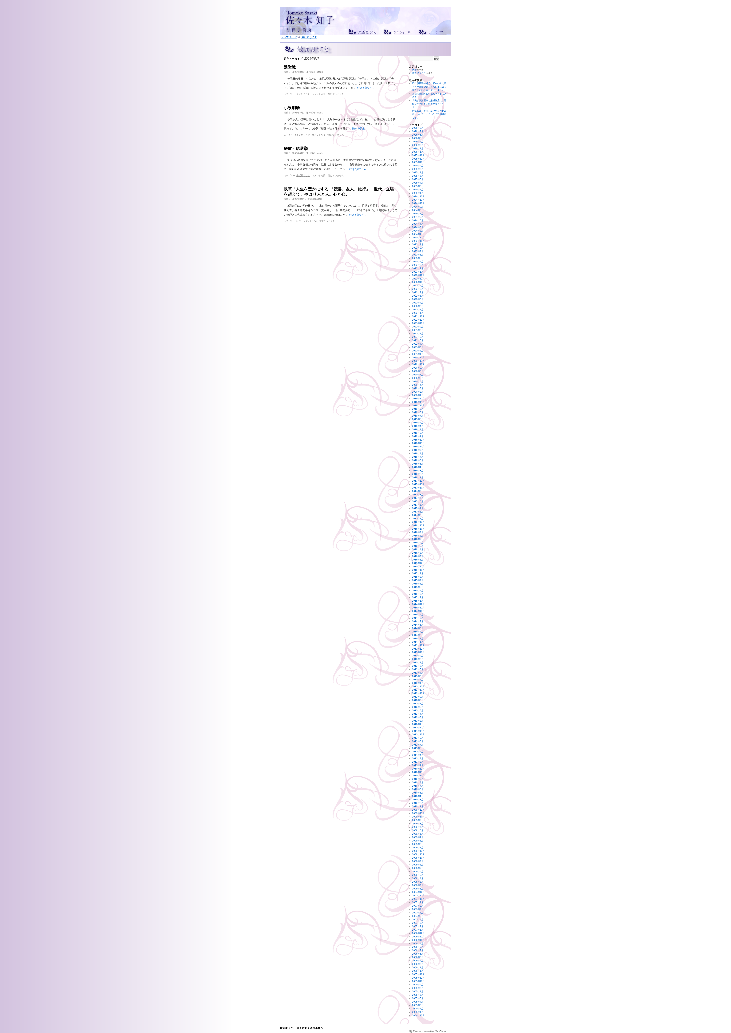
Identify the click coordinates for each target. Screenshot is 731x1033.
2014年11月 (418, 607)
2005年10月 (418, 981)
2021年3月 (417, 347)
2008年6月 (417, 871)
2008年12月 (418, 851)
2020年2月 (417, 391)
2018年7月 (417, 457)
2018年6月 (417, 460)
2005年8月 (417, 988)
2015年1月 (417, 601)
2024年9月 (417, 206)
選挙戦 (290, 67)
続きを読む (365, 87)
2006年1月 (417, 971)
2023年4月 (417, 261)
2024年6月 (417, 217)
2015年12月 (418, 563)
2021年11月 (418, 320)
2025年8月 (417, 169)
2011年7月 (417, 744)
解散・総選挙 (296, 148)
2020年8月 (417, 371)
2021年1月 (417, 354)
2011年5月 (417, 751)
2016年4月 (417, 549)
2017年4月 (417, 508)
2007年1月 (417, 929)
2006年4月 (417, 960)
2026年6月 (417, 134)
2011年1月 (417, 765)
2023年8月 (417, 248)
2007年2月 (417, 926)
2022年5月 (417, 299)
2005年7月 (417, 991)
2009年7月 (417, 827)
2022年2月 (417, 309)
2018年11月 (418, 443)
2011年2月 (417, 762)
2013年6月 (417, 666)
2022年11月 (418, 278)
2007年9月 (417, 902)
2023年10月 (418, 241)
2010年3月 (417, 799)
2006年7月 (417, 950)
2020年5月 (417, 381)
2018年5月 (417, 463)
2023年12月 (418, 237)
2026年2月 (417, 148)
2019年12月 (418, 398)
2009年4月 (417, 837)
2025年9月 (417, 165)
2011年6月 (417, 748)
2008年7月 (417, 868)
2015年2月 (417, 597)
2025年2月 (417, 189)
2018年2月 (417, 474)
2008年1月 (417, 888)
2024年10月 (418, 203)
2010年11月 (418, 772)
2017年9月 (417, 491)
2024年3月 (417, 227)
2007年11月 (418, 895)
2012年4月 (417, 714)
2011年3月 (417, 758)
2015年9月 (417, 573)
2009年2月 (417, 844)
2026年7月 (417, 131)
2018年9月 (417, 450)
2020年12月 (418, 357)
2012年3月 (417, 717)
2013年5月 (417, 669)
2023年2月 (417, 268)
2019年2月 (417, 433)
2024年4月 (417, 224)
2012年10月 (418, 693)
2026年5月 (417, 138)
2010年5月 (417, 792)
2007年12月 (418, 892)
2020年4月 (417, 385)
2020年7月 (417, 374)
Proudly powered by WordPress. (429, 1031)
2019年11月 (418, 402)
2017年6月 (417, 501)
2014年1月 (417, 642)
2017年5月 (417, 505)
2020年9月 (417, 367)
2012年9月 (417, 696)
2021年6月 (417, 337)
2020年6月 (417, 378)
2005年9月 (417, 984)
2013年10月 (418, 652)
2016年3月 (417, 553)
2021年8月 (417, 330)
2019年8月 (417, 412)
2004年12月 (418, 1015)
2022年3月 (417, 306)
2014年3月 (417, 635)
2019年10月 (418, 405)
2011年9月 (417, 738)
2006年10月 (418, 940)
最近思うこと (309, 37)
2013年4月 (417, 672)
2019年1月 (417, 436)
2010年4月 (417, 796)
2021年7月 (417, 333)
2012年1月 (417, 724)
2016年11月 (418, 525)
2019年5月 (417, 422)
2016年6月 (417, 542)
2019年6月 (417, 419)
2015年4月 (417, 590)
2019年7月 (417, 415)
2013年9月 (417, 655)
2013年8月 (417, 659)
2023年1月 (417, 272)
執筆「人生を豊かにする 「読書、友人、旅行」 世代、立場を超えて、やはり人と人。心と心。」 (339, 191)
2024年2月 (417, 230)
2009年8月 (417, 823)
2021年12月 (418, 316)
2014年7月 (417, 621)
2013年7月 (417, 662)
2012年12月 (418, 686)
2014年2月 (417, 638)
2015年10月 (418, 570)
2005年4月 (417, 1001)
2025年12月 (418, 155)
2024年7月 (417, 213)
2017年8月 (417, 494)
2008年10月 (418, 858)
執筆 (298, 221)
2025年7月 (417, 172)
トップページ (289, 37)
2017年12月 (418, 481)
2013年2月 (417, 679)
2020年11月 (418, 361)
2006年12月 (418, 933)
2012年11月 (418, 690)
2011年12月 (418, 727)
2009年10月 (418, 816)
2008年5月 (417, 875)
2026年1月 (417, 152)
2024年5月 (417, 220)
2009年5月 (417, 834)
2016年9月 (417, 532)
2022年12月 (418, 275)
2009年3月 (417, 840)
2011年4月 (417, 755)
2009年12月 (418, 810)
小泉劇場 (292, 107)
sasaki (320, 71)
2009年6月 (417, 830)
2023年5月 (417, 258)
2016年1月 (417, 559)
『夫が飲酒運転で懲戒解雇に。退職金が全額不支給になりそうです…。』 (429, 104)
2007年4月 (417, 919)
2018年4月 (417, 467)
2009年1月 (417, 847)
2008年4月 (417, 878)
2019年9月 (417, 409)
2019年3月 (417, 429)
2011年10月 (418, 734)
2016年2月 (417, 556)
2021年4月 (417, 343)
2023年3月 (417, 265)
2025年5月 (417, 179)
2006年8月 (417, 947)
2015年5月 (417, 587)
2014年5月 (417, 628)
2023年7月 (417, 251)
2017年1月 (417, 518)
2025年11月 (418, 158)
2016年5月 (417, 546)
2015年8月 (417, 577)
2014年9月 (417, 614)
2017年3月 (417, 511)
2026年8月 (417, 128)
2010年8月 (417, 782)
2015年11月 (418, 566)
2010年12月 (418, 768)
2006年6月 (417, 953)
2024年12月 (418, 196)
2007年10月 (418, 899)
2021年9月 (417, 326)
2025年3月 (417, 186)
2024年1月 (417, 234)
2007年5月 (417, 916)
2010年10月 (418, 775)
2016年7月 (417, 539)
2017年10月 (418, 487)
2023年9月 (417, 244)
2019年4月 (417, 426)
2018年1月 (417, 477)
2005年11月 (418, 977)
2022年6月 (417, 296)
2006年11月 (418, 936)
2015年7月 (417, 580)
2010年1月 (417, 806)
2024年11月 (418, 200)
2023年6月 (417, 254)
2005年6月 (417, 995)
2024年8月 (417, 210)
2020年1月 (417, 395)
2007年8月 (417, 905)
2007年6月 (417, 912)
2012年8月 (417, 700)
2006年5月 (417, 957)
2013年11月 (418, 648)
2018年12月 (418, 439)
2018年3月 (417, 470)
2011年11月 (418, 731)
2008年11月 (418, 854)
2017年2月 (417, 515)
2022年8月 (417, 289)
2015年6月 (417, 583)
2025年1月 (417, 193)
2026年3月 (417, 145)
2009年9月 (417, 820)
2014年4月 (417, 631)
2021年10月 (418, 323)
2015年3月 (417, 594)
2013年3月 (417, 676)
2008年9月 (417, 861)
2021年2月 (417, 350)
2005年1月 (417, 1012)
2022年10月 (418, 282)
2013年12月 (418, 645)
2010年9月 (417, 779)
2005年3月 (417, 1005)
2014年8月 (417, 618)
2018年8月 (417, 453)
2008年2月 (417, 885)
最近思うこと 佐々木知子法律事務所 (301, 1028)
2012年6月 (417, 707)
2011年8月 (417, 741)
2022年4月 (417, 302)
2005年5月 (417, 998)
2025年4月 (417, 182)
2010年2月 (417, 803)
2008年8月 (417, 864)
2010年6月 (417, 789)
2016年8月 (417, 535)
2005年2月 (417, 1008)
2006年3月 (417, 964)
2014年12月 (418, 604)
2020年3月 (417, 388)
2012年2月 (417, 720)
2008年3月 (417, 882)
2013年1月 (417, 683)
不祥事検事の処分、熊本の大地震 (429, 83)
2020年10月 (418, 364)
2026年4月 (417, 141)
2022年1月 (417, 313)
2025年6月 (417, 176)
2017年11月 (418, 484)
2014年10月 (418, 611)
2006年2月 (417, 967)
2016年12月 (418, 522)
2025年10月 (418, 162)
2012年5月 (417, 710)
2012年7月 (417, 703)
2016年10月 (418, 529)
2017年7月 (417, 498)
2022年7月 (417, 292)
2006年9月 (417, 943)
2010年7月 (417, 786)
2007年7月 (417, 909)
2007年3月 (417, 923)
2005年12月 (418, 974)
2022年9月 (417, 285)
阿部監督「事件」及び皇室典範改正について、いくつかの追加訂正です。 (429, 114)
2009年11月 (418, 813)
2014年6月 (417, 624)
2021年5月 (417, 340)
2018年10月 (418, 446)
